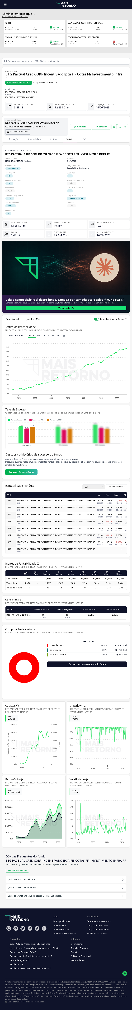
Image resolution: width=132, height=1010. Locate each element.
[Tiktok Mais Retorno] (37, 928)
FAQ (84, 139)
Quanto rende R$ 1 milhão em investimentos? (31, 956)
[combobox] (116, 486)
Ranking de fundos (61, 921)
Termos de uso (78, 960)
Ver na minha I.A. (66, 308)
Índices (53, 139)
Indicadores (14, 335)
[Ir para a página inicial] (66, 4)
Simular (103, 126)
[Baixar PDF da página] (119, 126)
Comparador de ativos (97, 925)
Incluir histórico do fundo (112, 319)
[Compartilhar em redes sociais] (125, 126)
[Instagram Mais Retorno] (8, 928)
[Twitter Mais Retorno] (22, 928)
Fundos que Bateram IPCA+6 (23, 952)
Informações (13, 139)
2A (48, 335)
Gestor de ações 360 (19, 960)
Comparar (82, 126)
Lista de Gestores (61, 929)
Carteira (70, 139)
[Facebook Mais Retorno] (30, 928)
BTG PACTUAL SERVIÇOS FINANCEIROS (21, 92)
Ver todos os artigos (17, 870)
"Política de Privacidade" (54, 996)
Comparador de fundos (98, 929)
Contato (74, 952)
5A (58, 335)
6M (38, 335)
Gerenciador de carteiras (98, 921)
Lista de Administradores (64, 933)
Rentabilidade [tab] (13, 319)
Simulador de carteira (97, 933)
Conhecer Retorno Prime (21, 472)
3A (53, 335)
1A (43, 335)
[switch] (96, 319)
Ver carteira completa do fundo (89, 664)
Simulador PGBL (17, 964)
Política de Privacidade (81, 956)
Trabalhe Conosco (79, 948)
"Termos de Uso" (31, 996)
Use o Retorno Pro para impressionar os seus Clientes (35, 948)
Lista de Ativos (59, 925)
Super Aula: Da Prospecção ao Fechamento (30, 944)
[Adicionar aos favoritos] (114, 126)
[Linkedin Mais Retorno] (44, 928)
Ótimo (32, 335)
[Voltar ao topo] (124, 973)
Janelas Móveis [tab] (34, 319)
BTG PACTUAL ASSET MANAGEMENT (19, 97)
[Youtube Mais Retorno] (15, 928)
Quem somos (77, 944)
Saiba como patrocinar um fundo (15, 16)
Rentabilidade (34, 139)
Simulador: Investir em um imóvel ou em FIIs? (30, 968)
